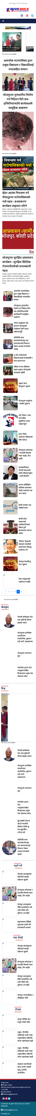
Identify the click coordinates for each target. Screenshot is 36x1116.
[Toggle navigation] (3, 20)
